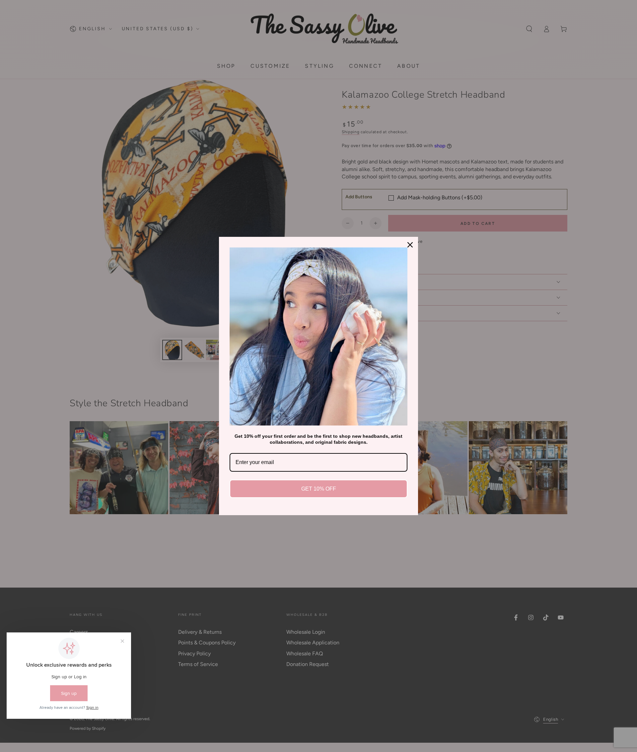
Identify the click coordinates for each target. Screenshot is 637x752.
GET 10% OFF (318, 489)
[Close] (410, 245)
